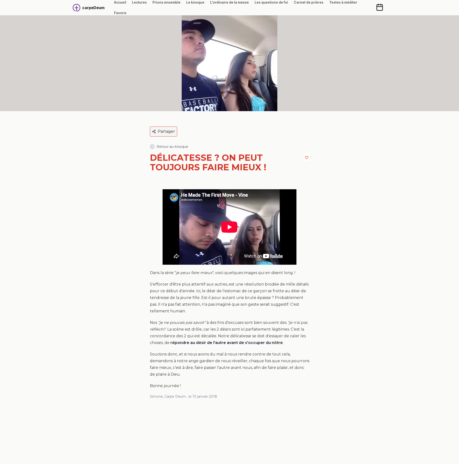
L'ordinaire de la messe (229, 2)
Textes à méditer (343, 2)
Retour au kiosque (172, 146)
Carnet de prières (308, 2)
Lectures (139, 2)
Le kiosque (195, 2)
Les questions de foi (271, 2)
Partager (166, 131)
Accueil (120, 2)
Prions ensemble (166, 2)
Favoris (120, 13)
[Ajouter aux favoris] (306, 157)
